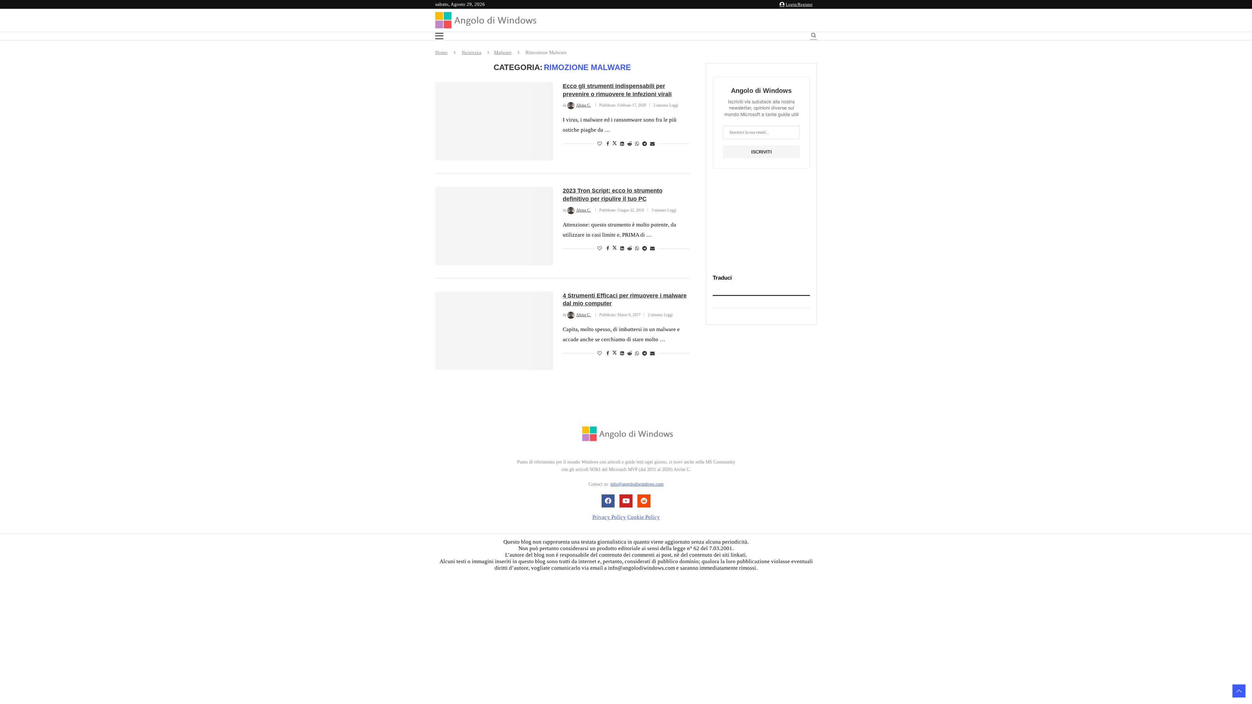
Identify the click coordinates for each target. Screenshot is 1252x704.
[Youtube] (626, 500)
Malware (503, 52)
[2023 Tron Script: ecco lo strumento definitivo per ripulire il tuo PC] (494, 226)
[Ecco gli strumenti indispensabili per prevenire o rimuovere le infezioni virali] (494, 121)
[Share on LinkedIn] (622, 144)
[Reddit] (643, 500)
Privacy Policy (609, 517)
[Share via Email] (652, 144)
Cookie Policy (643, 517)
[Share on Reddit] (629, 144)
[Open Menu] (439, 36)
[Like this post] (599, 144)
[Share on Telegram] (644, 144)
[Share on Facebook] (607, 144)
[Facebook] (608, 500)
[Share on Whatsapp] (637, 144)
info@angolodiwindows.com (636, 484)
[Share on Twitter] (614, 144)
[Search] (813, 36)
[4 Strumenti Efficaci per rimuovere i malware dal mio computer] (494, 331)
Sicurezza (471, 52)
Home (441, 52)
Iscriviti (761, 151)
